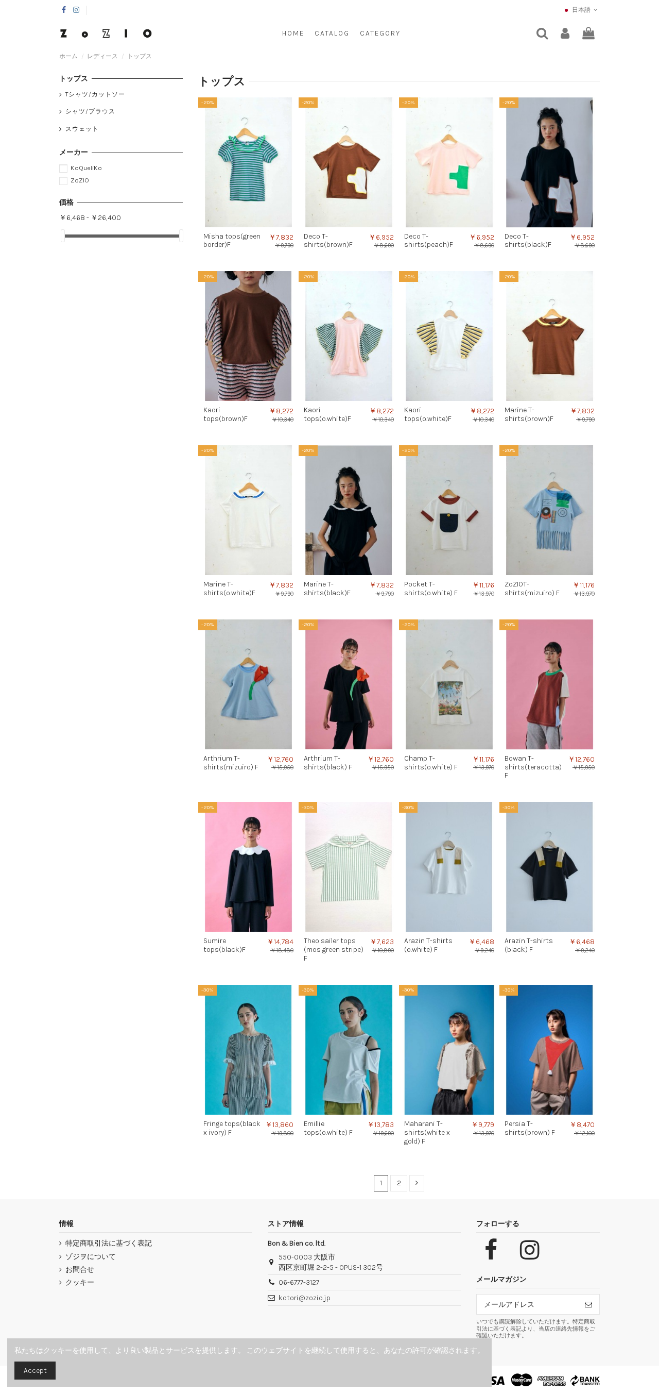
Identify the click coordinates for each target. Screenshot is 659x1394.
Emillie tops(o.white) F (328, 1128)
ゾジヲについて (90, 1256)
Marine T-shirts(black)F (327, 588)
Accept (35, 1370)
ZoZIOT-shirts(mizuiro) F (532, 588)
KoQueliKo (86, 168)
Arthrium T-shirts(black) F (328, 762)
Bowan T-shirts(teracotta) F (533, 767)
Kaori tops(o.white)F (327, 414)
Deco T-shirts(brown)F (328, 240)
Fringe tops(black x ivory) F (232, 1128)
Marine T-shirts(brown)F (529, 414)
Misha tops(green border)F (232, 240)
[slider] (63, 235)
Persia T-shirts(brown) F (530, 1128)
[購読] (588, 1304)
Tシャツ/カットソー (95, 94)
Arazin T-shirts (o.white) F (428, 945)
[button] (380, 33)
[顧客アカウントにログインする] (565, 34)
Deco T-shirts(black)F (528, 240)
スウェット (82, 128)
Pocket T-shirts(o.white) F (431, 588)
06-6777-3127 (299, 1282)
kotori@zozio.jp (305, 1298)
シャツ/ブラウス (90, 111)
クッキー (79, 1282)
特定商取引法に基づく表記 (108, 1243)
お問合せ (79, 1269)
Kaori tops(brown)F (225, 414)
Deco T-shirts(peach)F (428, 240)
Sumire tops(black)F (224, 945)
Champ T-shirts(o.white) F (431, 762)
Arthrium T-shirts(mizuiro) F (230, 762)
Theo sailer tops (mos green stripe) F (333, 949)
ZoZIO (80, 180)
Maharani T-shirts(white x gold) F (427, 1132)
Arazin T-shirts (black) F (529, 945)
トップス (73, 78)
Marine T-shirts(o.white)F (229, 588)
